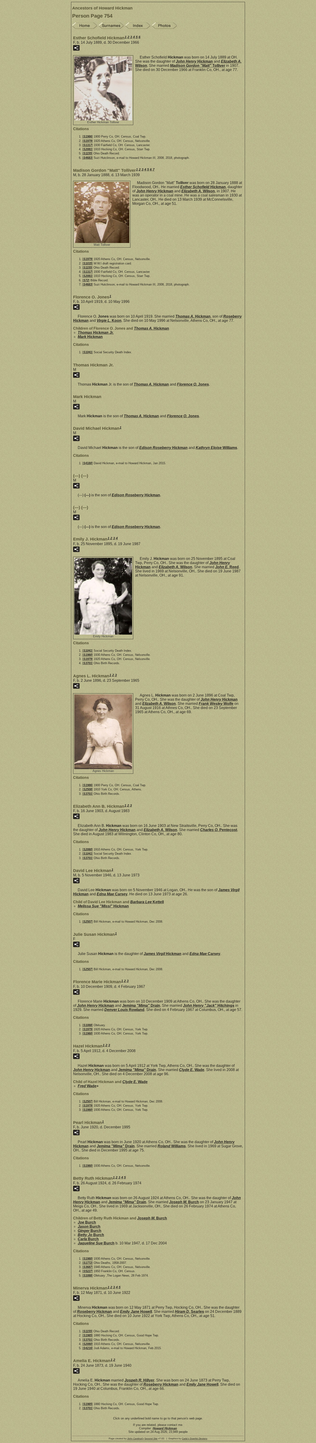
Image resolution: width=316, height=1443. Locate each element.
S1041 (87, 352)
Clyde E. (191, 1070)
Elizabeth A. (198, 191)
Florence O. (193, 384)
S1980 (87, 655)
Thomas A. (193, 316)
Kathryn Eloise (216, 448)
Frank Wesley (216, 704)
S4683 (87, 158)
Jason (89, 1226)
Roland (172, 1146)
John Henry (194, 61)
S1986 (87, 136)
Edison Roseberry (163, 448)
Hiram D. (189, 1312)
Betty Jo (91, 1235)
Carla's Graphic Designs (194, 1438)
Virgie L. (109, 320)
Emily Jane (136, 1312)
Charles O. (218, 830)
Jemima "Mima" (141, 1005)
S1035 (87, 263)
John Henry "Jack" (208, 1005)
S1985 (87, 1335)
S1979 (87, 141)
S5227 (87, 1271)
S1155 (87, 153)
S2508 (87, 789)
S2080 (87, 849)
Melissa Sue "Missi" (103, 906)
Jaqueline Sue (96, 1243)
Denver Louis (124, 1010)
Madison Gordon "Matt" (197, 66)
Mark (90, 337)
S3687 (87, 1267)
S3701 (87, 663)
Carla (88, 1239)
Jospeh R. (139, 1380)
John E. (227, 567)
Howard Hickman (165, 1428)
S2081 (87, 149)
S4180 (87, 463)
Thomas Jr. (96, 333)
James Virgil (162, 954)
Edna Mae (112, 894)
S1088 (87, 1025)
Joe (87, 1222)
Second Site (151, 1438)
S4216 (87, 1348)
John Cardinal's (135, 1438)
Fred (87, 1086)
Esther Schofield (203, 187)
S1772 (87, 1263)
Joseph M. (184, 1202)
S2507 (87, 921)
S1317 (87, 145)
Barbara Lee (147, 902)
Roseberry (94, 1312)
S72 (86, 280)
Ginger (89, 1231)
